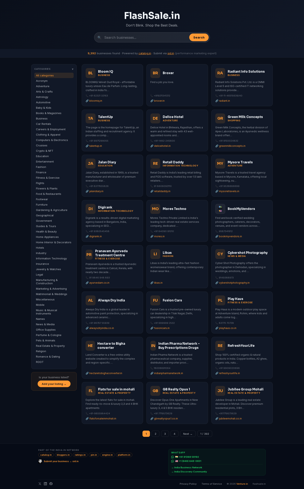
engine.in (107, 454)
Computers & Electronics (52, 140)
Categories (54, 69)
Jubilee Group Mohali (245, 389)
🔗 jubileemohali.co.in (228, 418)
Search (199, 37)
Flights (40, 183)
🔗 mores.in (157, 236)
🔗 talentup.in (94, 145)
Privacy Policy (188, 483)
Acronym (42, 80)
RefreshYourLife (241, 346)
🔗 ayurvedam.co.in (97, 282)
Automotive (43, 102)
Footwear (42, 199)
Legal (39, 274)
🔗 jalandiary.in (94, 191)
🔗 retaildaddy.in (160, 191)
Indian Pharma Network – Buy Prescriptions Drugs (179, 346)
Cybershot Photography (248, 253)
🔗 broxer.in (157, 100)
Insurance (42, 263)
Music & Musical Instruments (46, 311)
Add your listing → (54, 383)
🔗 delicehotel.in (160, 145)
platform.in (124, 454)
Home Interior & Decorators (53, 242)
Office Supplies (46, 329)
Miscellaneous (45, 299)
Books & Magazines (48, 113)
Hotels (40, 247)
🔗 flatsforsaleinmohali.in (101, 418)
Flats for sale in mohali (116, 389)
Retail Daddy (173, 162)
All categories (45, 75)
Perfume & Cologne (48, 335)
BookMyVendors (241, 209)
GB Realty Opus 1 (176, 389)
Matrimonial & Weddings (51, 294)
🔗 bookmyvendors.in (228, 236)
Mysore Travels (240, 162)
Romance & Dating (48, 356)
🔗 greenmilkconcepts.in (230, 145)
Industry (41, 253)
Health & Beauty (46, 231)
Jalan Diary (107, 162)
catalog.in (145, 53)
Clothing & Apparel (48, 134)
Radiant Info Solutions (246, 71)
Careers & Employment (51, 129)
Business (42, 118)
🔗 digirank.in (94, 236)
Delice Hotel (173, 117)
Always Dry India (111, 300)
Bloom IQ (105, 71)
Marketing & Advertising (51, 288)
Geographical (45, 215)
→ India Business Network (186, 467)
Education (42, 156)
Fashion (41, 167)
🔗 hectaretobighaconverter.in (104, 373)
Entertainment (45, 161)
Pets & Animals (45, 340)
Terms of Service (211, 483)
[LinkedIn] (45, 483)
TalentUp (105, 117)
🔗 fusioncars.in (160, 328)
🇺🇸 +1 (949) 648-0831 (188, 461)
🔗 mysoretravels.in (227, 191)
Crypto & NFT (44, 150)
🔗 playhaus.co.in (225, 328)
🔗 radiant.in (222, 100)
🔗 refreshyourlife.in (227, 373)
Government (44, 220)
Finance (41, 172)
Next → (188, 433)
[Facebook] (51, 483)
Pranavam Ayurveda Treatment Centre (111, 253)
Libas (167, 253)
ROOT (40, 362)
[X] (39, 483)
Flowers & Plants (46, 188)
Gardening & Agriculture (51, 210)
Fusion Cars (172, 300)
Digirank (105, 207)
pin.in (94, 454)
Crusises (41, 145)
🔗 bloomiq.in (94, 100)
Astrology (42, 97)
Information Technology (51, 258)
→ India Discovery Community (189, 471)
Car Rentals (43, 123)
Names (40, 318)
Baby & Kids (43, 107)
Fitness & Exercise (48, 177)
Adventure (42, 86)
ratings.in (80, 454)
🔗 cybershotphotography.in (232, 282)
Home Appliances (47, 236)
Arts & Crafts (44, 91)
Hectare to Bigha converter (111, 346)
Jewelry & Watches (48, 269)
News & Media (45, 324)
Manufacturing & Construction (47, 281)
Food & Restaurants (48, 193)
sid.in (171, 53)
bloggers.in (63, 454)
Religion (41, 351)
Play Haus (235, 299)
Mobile (40, 304)
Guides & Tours (46, 226)
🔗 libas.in (156, 282)
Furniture (42, 204)
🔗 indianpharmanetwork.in (166, 373)
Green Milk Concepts (245, 117)
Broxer (168, 73)
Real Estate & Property (50, 345)
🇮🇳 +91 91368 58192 (187, 456)
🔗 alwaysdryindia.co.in (100, 328)
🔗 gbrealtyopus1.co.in (164, 418)
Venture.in (242, 483)
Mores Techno (174, 209)
